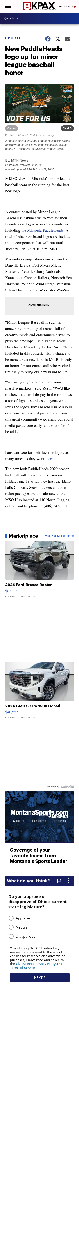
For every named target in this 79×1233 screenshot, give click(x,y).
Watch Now (66, 6)
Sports (13, 38)
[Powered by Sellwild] (67, 786)
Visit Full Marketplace (59, 535)
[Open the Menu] (7, 6)
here (50, 458)
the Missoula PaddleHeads (42, 230)
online (10, 505)
